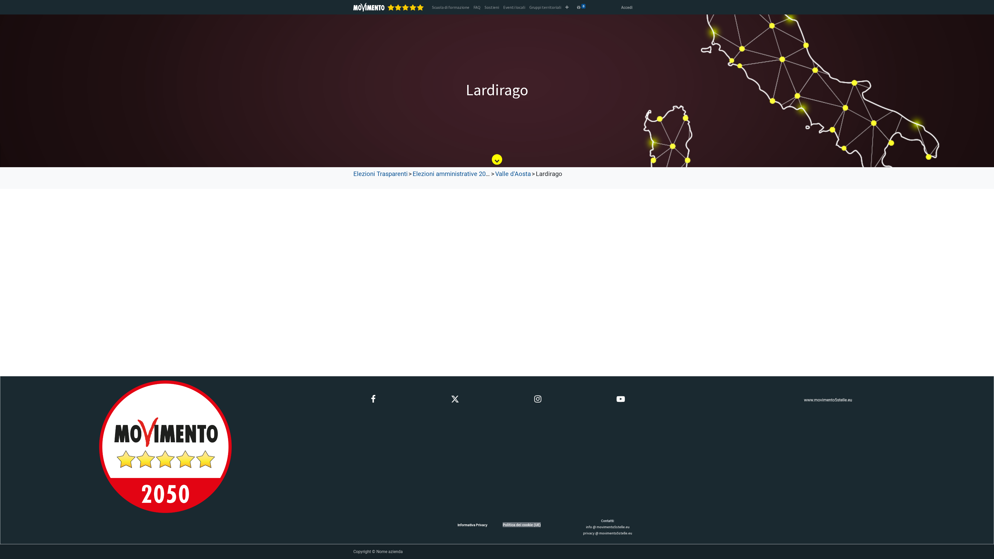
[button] (567, 7)
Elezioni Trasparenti (380, 174)
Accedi (626, 7)
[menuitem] (450, 7)
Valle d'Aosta (513, 174)
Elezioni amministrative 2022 (452, 174)
